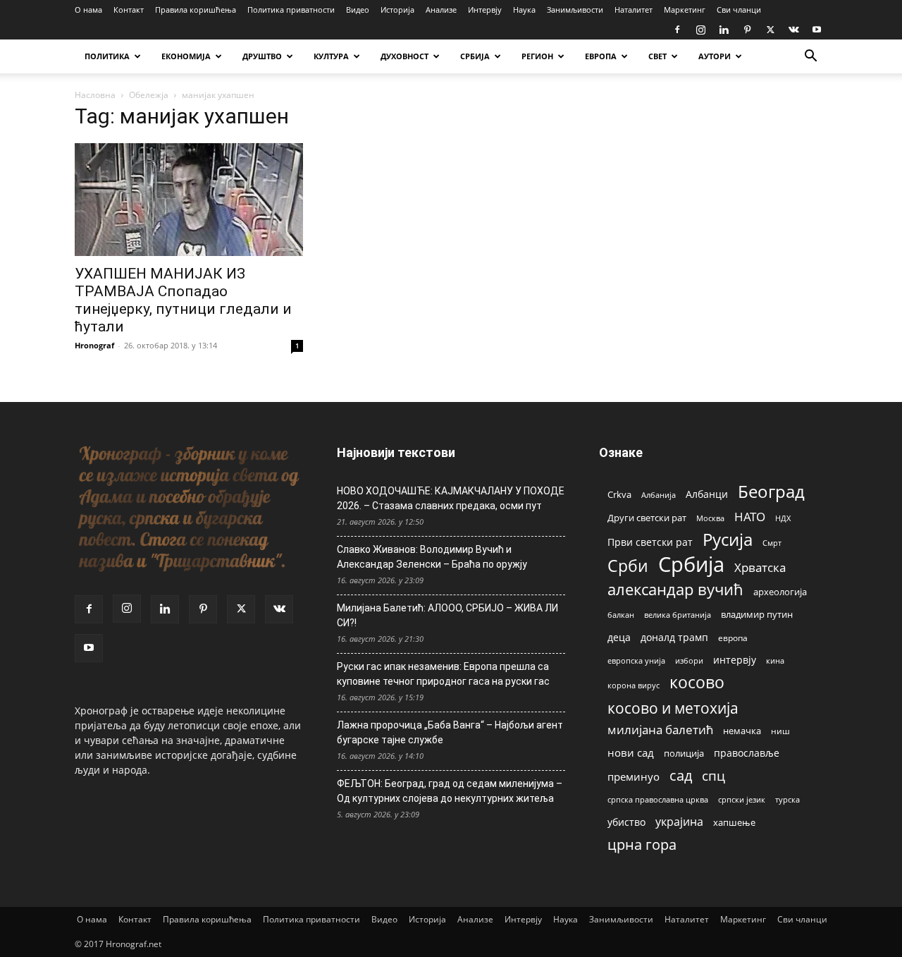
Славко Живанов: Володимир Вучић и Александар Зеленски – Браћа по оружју (432, 557)
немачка (742, 730)
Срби (627, 566)
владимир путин (757, 614)
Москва (710, 518)
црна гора (641, 844)
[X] (770, 29)
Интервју (485, 9)
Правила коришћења (195, 9)
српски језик (741, 799)
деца (619, 637)
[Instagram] (700, 29)
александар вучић (675, 589)
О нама (88, 9)
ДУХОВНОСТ (404, 56)
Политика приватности (291, 9)
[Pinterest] (747, 29)
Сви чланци (739, 9)
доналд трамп (674, 637)
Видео (357, 9)
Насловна (95, 95)
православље (746, 753)
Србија (691, 564)
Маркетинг (684, 9)
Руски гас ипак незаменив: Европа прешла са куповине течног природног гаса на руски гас (443, 674)
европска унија (636, 660)
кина (775, 660)
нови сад (630, 752)
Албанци (707, 494)
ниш (780, 731)
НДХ (783, 518)
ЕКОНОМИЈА (186, 56)
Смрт (771, 542)
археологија (780, 592)
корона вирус (633, 685)
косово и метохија (673, 707)
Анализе (441, 9)
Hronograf (94, 345)
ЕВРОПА (601, 56)
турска (787, 799)
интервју (734, 659)
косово (696, 682)
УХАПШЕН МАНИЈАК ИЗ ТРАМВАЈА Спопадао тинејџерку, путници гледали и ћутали (183, 300)
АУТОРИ (714, 56)
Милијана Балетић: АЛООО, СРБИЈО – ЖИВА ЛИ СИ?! (447, 615)
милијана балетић (660, 729)
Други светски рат (646, 517)
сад (680, 775)
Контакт (128, 9)
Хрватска (760, 567)
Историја (397, 9)
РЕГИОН (537, 56)
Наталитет (633, 9)
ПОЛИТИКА (107, 56)
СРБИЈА (475, 56)
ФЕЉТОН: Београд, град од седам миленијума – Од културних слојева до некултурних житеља (449, 791)
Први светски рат (650, 542)
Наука (524, 9)
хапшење (734, 822)
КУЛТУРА (331, 56)
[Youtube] (816, 29)
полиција (684, 753)
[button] (810, 57)
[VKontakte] (793, 29)
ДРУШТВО (262, 56)
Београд (771, 491)
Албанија (658, 494)
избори (689, 660)
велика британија (677, 614)
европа (733, 637)
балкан (620, 615)
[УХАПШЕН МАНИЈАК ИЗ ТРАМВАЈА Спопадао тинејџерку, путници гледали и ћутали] (189, 199)
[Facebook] (677, 29)
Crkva (619, 494)
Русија (728, 539)
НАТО (749, 516)
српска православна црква (657, 800)
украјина (679, 822)
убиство (626, 822)
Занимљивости (575, 9)
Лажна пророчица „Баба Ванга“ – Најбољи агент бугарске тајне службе (450, 732)
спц (713, 775)
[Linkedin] (723, 29)
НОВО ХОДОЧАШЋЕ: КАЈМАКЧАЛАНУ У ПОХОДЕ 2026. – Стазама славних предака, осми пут (450, 498)
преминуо (633, 776)
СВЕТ (657, 56)
